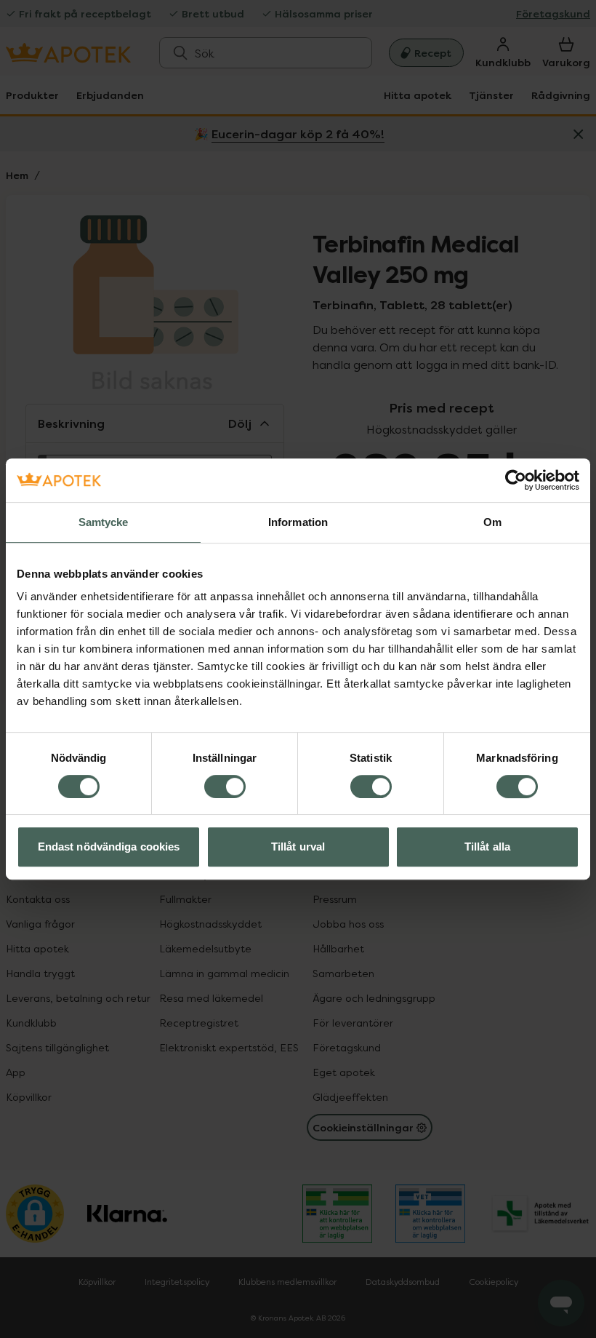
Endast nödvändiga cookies (109, 846)
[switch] (225, 786)
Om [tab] (492, 522)
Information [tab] (298, 522)
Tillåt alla (487, 846)
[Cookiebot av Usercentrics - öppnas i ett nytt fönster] (515, 480)
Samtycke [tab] (103, 522)
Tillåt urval (298, 846)
